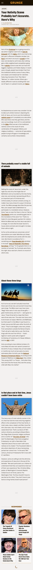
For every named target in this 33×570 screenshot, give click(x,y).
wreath (22, 58)
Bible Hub (19, 358)
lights (15, 54)
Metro (27, 84)
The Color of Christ (19, 437)
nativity (7, 65)
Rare (2, 58)
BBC (8, 340)
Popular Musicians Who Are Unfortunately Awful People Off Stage (24, 530)
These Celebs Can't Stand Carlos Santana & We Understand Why (8, 558)
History (4, 8)
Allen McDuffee (7, 23)
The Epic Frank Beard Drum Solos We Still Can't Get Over (24, 558)
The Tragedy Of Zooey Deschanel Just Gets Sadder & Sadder (8, 529)
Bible (7, 124)
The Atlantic (5, 214)
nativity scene (5, 117)
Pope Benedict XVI (18, 241)
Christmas (12, 49)
